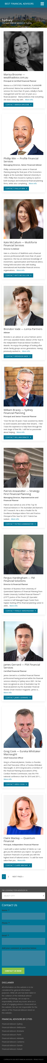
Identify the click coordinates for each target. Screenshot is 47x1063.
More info (29, 99)
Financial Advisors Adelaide (13, 1038)
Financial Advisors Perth (11, 1034)
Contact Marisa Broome (17, 104)
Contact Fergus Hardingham (20, 611)
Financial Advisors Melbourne (14, 1027)
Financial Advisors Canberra (13, 1042)
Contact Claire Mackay (17, 865)
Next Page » (17, 876)
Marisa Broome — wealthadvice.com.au (16, 76)
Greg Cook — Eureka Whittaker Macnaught (22, 753)
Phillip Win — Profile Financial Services (21, 160)
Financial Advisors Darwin (12, 1045)
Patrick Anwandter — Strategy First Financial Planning (21, 492)
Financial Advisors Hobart (12, 1049)
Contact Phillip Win (15, 188)
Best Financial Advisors (19, 3)
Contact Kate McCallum (17, 275)
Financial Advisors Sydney (12, 1024)
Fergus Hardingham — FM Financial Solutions (19, 579)
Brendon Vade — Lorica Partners (23, 329)
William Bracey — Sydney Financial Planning (18, 411)
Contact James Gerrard (17, 697)
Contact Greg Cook (15, 784)
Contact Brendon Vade (17, 356)
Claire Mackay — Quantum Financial (19, 839)
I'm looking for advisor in (14, 890)
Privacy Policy (38, 1059)
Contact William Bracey (17, 437)
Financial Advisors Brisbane (13, 1031)
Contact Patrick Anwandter (19, 524)
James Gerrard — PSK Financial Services (22, 666)
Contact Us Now (13, 971)
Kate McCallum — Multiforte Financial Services (20, 244)
